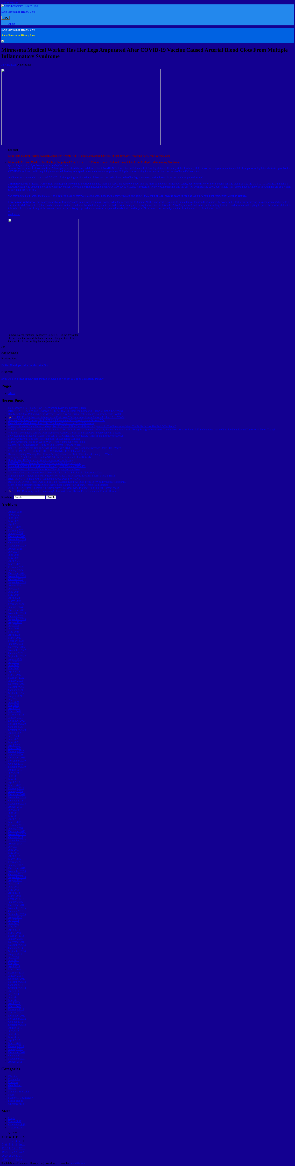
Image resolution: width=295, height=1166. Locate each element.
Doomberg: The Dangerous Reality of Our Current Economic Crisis (44, 444)
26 (3, 1155)
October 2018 (15, 800)
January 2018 (15, 828)
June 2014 (13, 960)
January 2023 (15, 643)
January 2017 (15, 865)
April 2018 (14, 818)
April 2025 (14, 560)
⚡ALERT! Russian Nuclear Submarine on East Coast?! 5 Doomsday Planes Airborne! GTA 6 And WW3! (66, 417)
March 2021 (14, 711)
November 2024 (17, 576)
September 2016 (17, 877)
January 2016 (15, 901)
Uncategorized (16, 1103)
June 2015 (13, 923)
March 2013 (14, 1006)
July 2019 (13, 772)
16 (17, 1148)
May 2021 (13, 705)
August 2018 (15, 806)
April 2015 (14, 929)
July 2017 (13, 846)
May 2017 (13, 852)
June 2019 (13, 775)
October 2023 (15, 616)
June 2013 (13, 997)
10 (20, 1144)
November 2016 (17, 871)
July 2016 (13, 883)
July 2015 (13, 920)
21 (10, 1151)
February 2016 (16, 898)
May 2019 (13, 779)
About (11, 23)
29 (13, 1155)
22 (13, 1151)
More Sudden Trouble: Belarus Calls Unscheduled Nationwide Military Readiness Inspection (58, 484)
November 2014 (17, 944)
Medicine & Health (18, 1091)
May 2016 (13, 889)
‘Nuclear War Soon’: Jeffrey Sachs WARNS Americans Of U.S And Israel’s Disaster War (56, 420)
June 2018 (13, 812)
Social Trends (15, 1100)
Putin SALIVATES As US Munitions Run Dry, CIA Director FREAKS (47, 466)
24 (20, 1151)
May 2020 (13, 742)
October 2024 (15, 579)
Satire (11, 1094)
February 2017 (16, 862)
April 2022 (14, 671)
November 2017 (17, 834)
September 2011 (17, 1058)
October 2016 (15, 874)
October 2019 (15, 763)
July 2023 (13, 625)
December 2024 (16, 573)
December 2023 (16, 610)
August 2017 (15, 843)
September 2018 (17, 803)
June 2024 (13, 591)
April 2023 (14, 634)
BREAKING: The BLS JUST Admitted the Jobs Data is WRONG (44, 478)
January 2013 (15, 1012)
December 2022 (16, 646)
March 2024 (14, 600)
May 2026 (13, 521)
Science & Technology (20, 1097)
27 (6, 1155)
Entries (14, 1121)
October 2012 (15, 1021)
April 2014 (14, 966)
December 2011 (16, 1052)
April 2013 (14, 1003)
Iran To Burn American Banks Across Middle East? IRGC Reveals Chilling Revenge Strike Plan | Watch (64, 447)
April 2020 (14, 745)
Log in (11, 1118)
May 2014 (13, 963)
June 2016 (13, 886)
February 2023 (16, 640)
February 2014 (16, 972)
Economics (14, 1079)
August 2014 (15, 954)
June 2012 (13, 1034)
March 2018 (14, 822)
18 (23, 1148)
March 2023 (14, 637)
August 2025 (15, 548)
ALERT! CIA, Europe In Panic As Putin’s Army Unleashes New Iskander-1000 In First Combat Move (63, 487)
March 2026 (14, 527)
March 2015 (14, 932)
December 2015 (16, 905)
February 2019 (16, 788)
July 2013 (13, 994)
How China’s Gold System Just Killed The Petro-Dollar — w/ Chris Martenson (51, 423)
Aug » (19, 1159)
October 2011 (15, 1055)
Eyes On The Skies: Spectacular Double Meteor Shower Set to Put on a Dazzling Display (52, 378)
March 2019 (14, 785)
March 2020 (14, 748)
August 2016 (15, 880)
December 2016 (16, 868)
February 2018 (16, 825)
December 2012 (16, 1015)
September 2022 (17, 656)
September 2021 (17, 693)
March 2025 (14, 564)
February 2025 (16, 567)
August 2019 (15, 769)
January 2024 (15, 607)
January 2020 (15, 754)
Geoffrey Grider (19, 165)
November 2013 (17, 981)
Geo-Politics (15, 1085)
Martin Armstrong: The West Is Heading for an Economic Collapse (44, 438)
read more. (14, 214)
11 (23, 1144)
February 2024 (16, 603)
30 (17, 1155)
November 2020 (17, 723)
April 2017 (14, 855)
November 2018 (17, 797)
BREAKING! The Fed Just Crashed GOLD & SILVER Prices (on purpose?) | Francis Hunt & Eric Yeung (65, 410)
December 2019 (16, 757)
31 (20, 1155)
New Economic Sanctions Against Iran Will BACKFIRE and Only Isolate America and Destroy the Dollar (65, 435)
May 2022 (13, 668)
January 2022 (15, 680)
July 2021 (13, 699)
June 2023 (13, 628)
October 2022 (15, 653)
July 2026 (13, 514)
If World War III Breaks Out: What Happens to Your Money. (40, 460)
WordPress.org (16, 1127)
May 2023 (13, 631)
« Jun (5, 1159)
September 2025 (17, 545)
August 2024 (15, 585)
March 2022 (14, 674)
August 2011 (15, 1061)
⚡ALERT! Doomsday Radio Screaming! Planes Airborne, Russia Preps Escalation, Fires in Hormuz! (63, 491)
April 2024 (14, 597)
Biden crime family (122, 205)
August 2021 (15, 696)
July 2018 (13, 809)
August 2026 (15, 511)
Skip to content (9, 2)
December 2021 (16, 683)
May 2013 (13, 1000)
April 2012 (14, 1040)
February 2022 (16, 677)
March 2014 (14, 969)
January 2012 (15, 1049)
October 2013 (15, 984)
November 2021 (17, 686)
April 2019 (14, 782)
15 (13, 1148)
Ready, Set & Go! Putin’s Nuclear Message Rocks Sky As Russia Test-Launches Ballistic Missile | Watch (65, 414)
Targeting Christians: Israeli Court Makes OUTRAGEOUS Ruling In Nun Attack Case (55, 472)
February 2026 (16, 530)
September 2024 (17, 582)
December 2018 (16, 794)
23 (17, 1151)
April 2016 (14, 892)
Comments (16, 1124)
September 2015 (17, 914)
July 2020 (13, 736)
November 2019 (17, 760)
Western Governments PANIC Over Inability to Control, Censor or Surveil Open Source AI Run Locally (64, 432)
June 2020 (13, 739)
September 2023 (17, 619)
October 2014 (15, 948)
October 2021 (15, 689)
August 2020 (15, 732)
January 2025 (15, 570)
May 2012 (13, 1037)
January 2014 (15, 975)
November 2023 (17, 613)
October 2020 (15, 726)
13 (6, 1148)
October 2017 (15, 837)
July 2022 (13, 662)
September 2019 (17, 766)
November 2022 (17, 650)
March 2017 (14, 858)
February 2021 (16, 714)
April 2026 (14, 524)
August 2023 (15, 622)
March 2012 (14, 1043)
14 (10, 1148)
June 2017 (13, 849)
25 (23, 1151)
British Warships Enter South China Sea (24, 365)
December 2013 (16, 978)
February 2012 (16, 1046)
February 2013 (16, 1009)
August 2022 (15, 659)
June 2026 (13, 517)
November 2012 (17, 1018)
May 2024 (13, 594)
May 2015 (13, 926)
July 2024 (13, 588)
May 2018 (13, 815)
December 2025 (16, 536)
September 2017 (17, 840)
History (12, 1088)
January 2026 (15, 533)
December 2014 (16, 941)
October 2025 (15, 542)
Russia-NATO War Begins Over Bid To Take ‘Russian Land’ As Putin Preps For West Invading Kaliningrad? (67, 481)
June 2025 (13, 554)
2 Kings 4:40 (235, 195)
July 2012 (13, 1030)
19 (3, 1151)
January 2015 (15, 938)
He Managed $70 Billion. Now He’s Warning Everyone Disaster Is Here (47, 407)
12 (3, 1148)
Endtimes (13, 1082)
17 (20, 1148)
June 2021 (13, 702)
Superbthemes (77, 1163)
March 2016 (14, 895)
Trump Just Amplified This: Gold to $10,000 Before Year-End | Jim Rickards (49, 457)
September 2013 (17, 987)
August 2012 (15, 1027)
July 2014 (13, 957)
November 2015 (17, 908)
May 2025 (13, 557)
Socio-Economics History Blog (18, 11)
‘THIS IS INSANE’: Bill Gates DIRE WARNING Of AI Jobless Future (47, 451)
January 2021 (15, 717)
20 (6, 1151)
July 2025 (13, 551)
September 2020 (17, 729)
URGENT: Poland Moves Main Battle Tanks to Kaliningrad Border (44, 463)
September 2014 (17, 951)
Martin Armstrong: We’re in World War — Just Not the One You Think (46, 441)
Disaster (12, 1076)
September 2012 (17, 1024)
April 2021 (14, 708)
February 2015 (16, 935)
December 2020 (16, 720)
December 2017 (16, 831)
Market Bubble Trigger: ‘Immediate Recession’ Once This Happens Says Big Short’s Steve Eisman (61, 475)
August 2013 (15, 991)
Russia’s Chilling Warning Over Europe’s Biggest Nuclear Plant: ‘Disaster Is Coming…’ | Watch (60, 454)
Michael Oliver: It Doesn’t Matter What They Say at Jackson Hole (44, 469)
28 (10, 1155)
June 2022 (13, 665)
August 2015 (15, 917)
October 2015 (15, 911)
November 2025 (17, 539)
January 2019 (15, 791)
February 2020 (16, 751)
